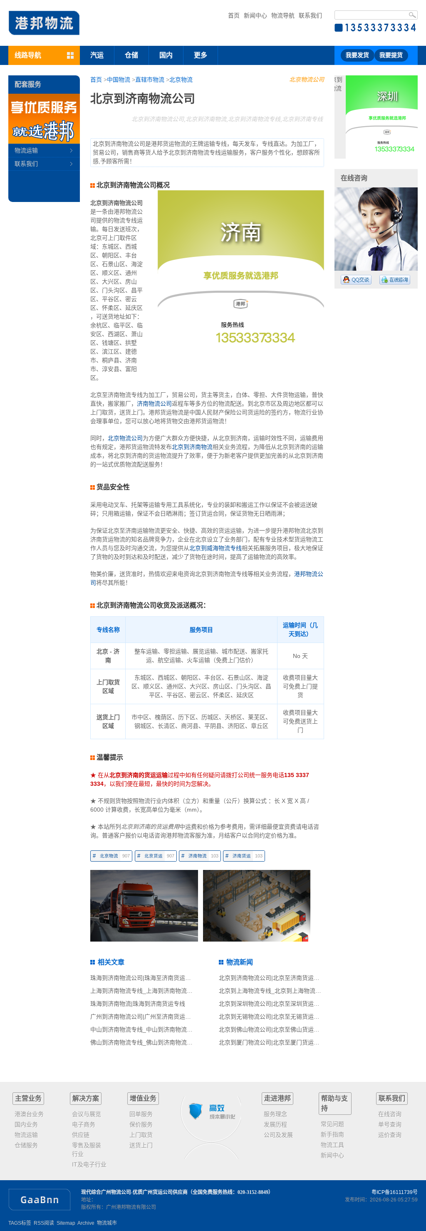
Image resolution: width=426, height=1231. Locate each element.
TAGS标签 (19, 1223)
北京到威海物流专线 (215, 548)
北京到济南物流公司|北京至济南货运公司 (272, 977)
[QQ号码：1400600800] (356, 279)
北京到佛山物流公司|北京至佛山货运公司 (272, 1029)
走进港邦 (277, 1098)
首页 (234, 15)
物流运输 (26, 150)
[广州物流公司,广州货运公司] (44, 22)
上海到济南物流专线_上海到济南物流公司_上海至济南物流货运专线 (178, 990)
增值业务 (143, 1098)
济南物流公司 (154, 403)
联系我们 (310, 15)
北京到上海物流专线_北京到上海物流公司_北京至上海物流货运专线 (306, 990)
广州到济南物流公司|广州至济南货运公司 (143, 1016)
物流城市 (107, 1223)
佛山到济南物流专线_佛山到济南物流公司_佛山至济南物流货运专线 (178, 1042)
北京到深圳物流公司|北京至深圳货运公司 (272, 1003)
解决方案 (85, 1098)
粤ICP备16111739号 (395, 1192)
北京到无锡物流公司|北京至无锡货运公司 (272, 1016)
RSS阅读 (44, 1223)
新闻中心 (255, 15)
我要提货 (391, 55)
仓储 (131, 55)
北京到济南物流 (192, 447)
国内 (166, 55)
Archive (85, 1223)
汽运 (97, 55)
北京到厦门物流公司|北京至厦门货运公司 (272, 1042)
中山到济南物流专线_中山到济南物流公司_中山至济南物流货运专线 (178, 1029)
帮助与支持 (334, 1103)
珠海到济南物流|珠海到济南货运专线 (137, 1003)
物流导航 (283, 15)
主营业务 (28, 1098)
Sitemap (66, 1223)
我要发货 (357, 55)
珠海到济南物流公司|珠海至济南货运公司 (143, 977)
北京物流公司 (306, 79)
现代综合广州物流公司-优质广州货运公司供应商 (134, 1192)
